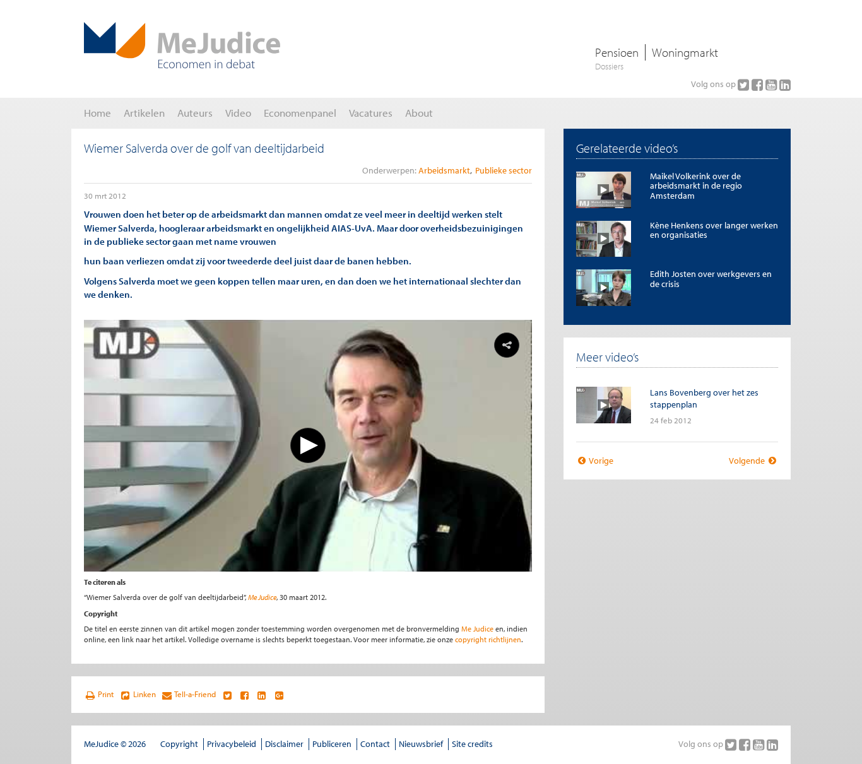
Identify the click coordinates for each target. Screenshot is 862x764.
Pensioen (617, 52)
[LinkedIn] (785, 84)
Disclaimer (284, 743)
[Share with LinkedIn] (262, 694)
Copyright (179, 743)
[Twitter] (745, 84)
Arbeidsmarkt (444, 170)
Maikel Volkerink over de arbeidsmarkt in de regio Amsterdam (696, 185)
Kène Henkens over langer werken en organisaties (714, 230)
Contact (375, 743)
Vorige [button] (600, 460)
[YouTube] (772, 84)
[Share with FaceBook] (245, 694)
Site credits (472, 743)
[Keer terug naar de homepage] (182, 45)
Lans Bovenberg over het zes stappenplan (704, 398)
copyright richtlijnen (488, 639)
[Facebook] (758, 84)
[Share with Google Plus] (279, 694)
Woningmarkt (685, 52)
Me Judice (262, 597)
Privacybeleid (231, 743)
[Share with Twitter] (227, 694)
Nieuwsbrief (421, 743)
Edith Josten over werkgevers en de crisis (711, 278)
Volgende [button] (748, 460)
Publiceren (331, 743)
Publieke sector (503, 170)
